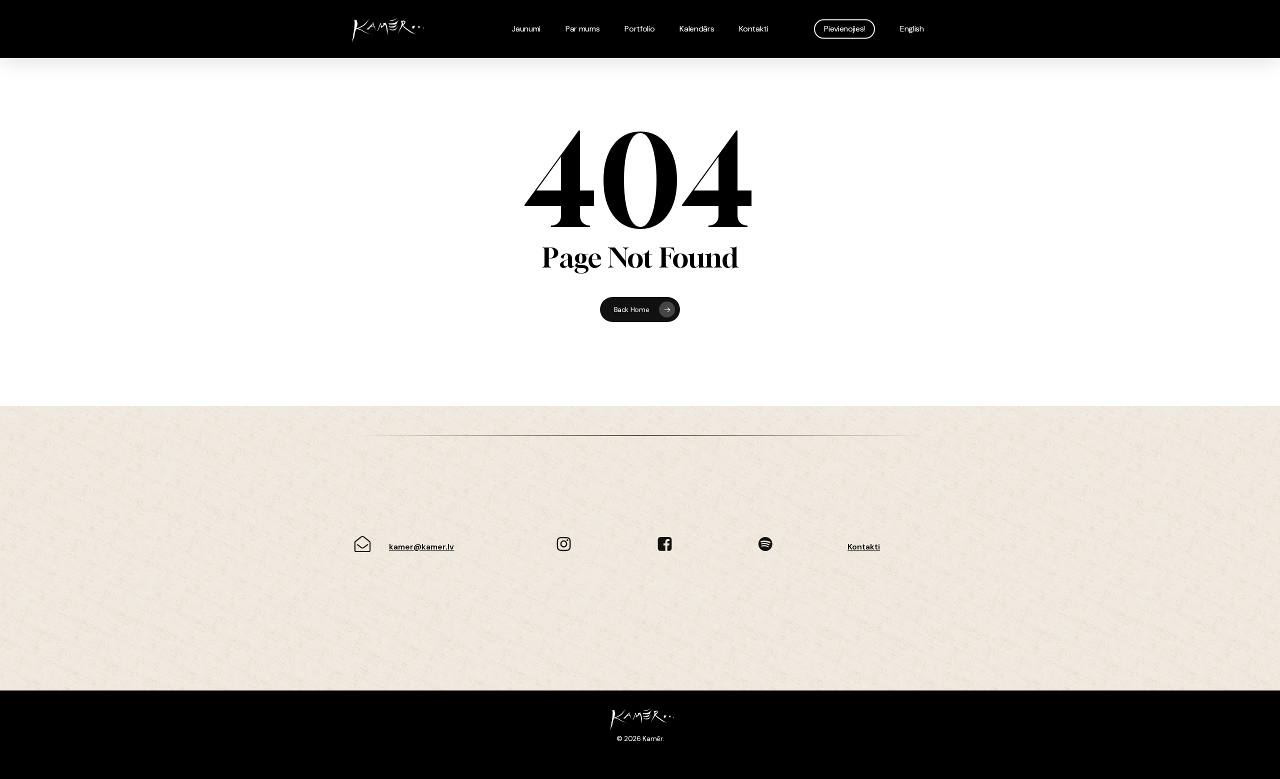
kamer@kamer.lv (421, 547)
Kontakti (864, 547)
